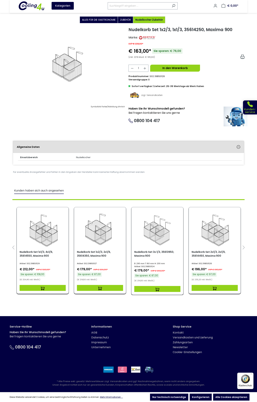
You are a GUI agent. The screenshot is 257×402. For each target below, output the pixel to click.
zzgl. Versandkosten (152, 94)
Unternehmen (101, 347)
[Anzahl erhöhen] (145, 68)
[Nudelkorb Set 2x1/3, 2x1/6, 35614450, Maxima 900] (215, 229)
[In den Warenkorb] (43, 288)
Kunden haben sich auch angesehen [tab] (39, 191)
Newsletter (180, 347)
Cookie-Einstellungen (187, 352)
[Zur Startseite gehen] (31, 5)
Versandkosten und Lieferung (193, 337)
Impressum (99, 342)
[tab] (128, 147)
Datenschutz (100, 337)
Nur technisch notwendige (169, 397)
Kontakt (178, 333)
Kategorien (62, 6)
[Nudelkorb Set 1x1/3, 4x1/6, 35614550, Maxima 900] (43, 229)
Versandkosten (118, 381)
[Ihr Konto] (215, 5)
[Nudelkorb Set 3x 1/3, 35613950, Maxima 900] (157, 229)
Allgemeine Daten (28, 147)
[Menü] (251, 375)
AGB (94, 333)
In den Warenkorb (175, 68)
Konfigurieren (200, 397)
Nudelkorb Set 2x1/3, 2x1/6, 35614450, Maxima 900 (209, 254)
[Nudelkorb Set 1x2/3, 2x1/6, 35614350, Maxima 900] (100, 229)
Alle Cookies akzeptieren (231, 397)
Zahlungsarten (183, 342)
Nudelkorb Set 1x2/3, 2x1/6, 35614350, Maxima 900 (94, 254)
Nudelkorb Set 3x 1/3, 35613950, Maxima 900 (154, 254)
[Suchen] (173, 5)
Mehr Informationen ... (111, 397)
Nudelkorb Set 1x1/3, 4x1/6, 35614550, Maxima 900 (36, 254)
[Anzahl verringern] (132, 68)
